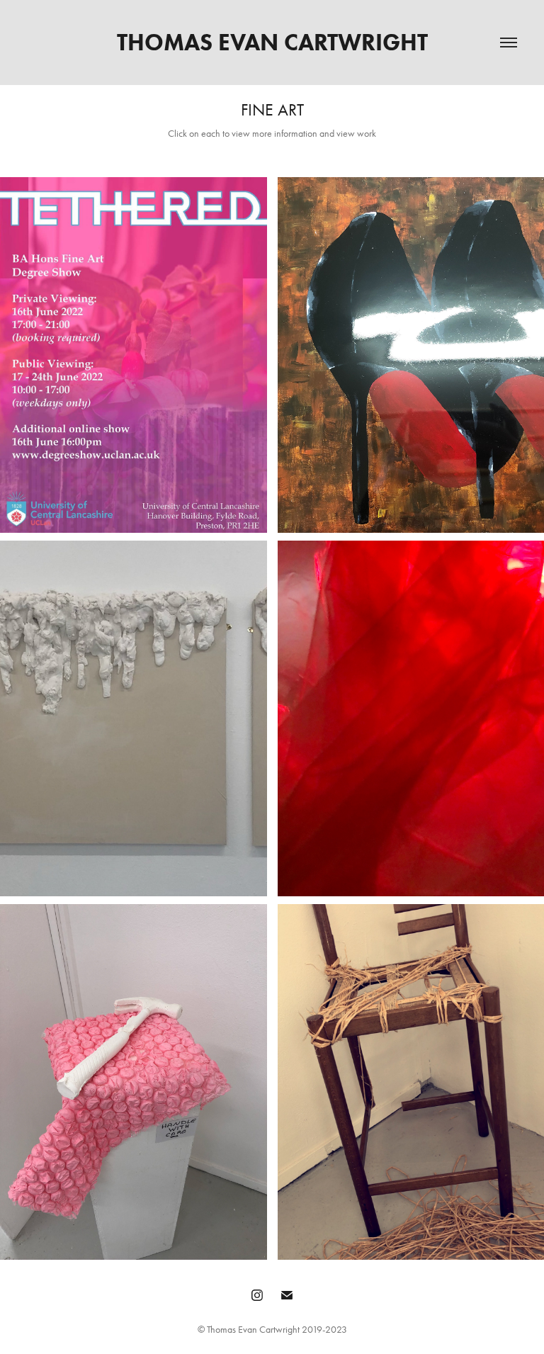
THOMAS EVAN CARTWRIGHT (272, 42)
